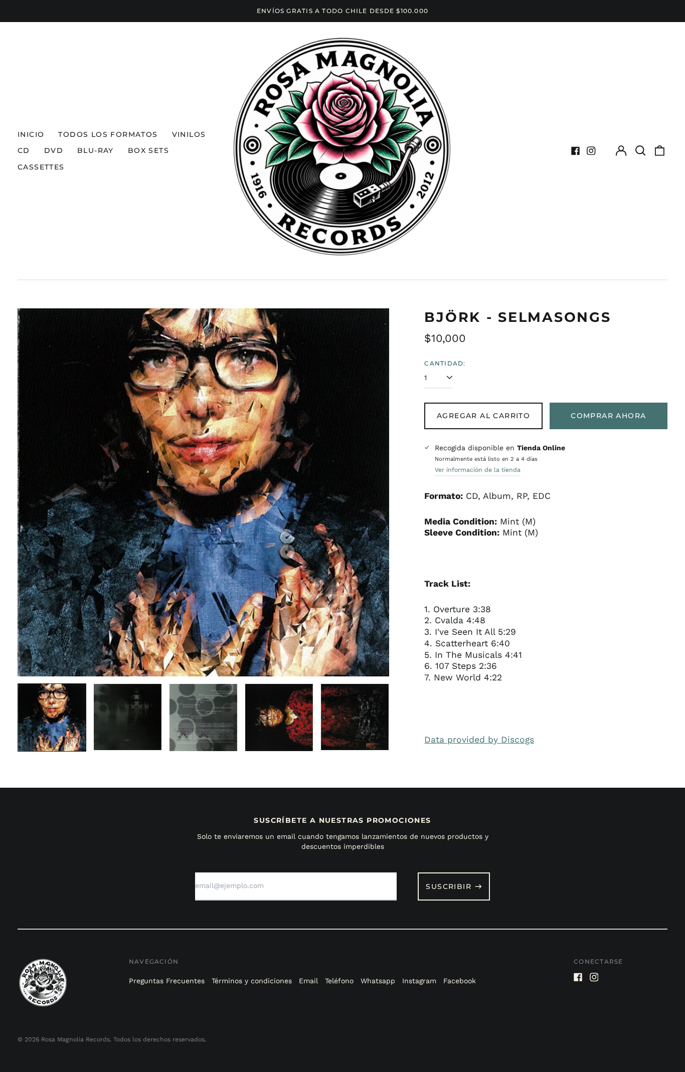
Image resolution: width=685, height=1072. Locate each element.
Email (308, 981)
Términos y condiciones (252, 981)
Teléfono (339, 981)
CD (24, 150)
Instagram (419, 981)
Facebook (459, 981)
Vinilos (189, 134)
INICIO (31, 134)
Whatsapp (378, 981)
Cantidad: (444, 363)
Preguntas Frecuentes (167, 981)
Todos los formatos (107, 134)
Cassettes (41, 166)
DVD (53, 150)
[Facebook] (575, 150)
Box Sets (148, 150)
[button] (640, 151)
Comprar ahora (608, 415)
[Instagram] (591, 150)
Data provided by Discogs (479, 740)
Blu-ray (95, 150)
